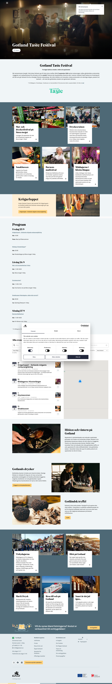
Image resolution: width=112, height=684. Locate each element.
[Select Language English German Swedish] (83, 638)
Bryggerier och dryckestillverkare (22, 485)
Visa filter (16, 350)
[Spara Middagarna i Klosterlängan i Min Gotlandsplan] (58, 387)
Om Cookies (59, 643)
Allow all (78, 357)
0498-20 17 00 (18, 645)
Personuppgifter (60, 656)
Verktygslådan (93, 627)
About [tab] (79, 331)
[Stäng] (102, 6)
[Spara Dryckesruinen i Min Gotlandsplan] (58, 400)
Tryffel (67, 517)
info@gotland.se (18, 648)
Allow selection (56, 357)
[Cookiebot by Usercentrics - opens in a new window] (82, 326)
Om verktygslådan (61, 653)
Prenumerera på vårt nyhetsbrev (33, 662)
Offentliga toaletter (39, 656)
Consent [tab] (33, 331)
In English (58, 640)
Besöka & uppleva (39, 637)
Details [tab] (56, 331)
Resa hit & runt (38, 646)
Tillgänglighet (83, 641)
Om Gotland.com (60, 637)
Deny (34, 357)
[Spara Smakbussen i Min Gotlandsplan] (58, 414)
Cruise (36, 643)
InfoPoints (37, 640)
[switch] (47, 350)
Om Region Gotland (61, 646)
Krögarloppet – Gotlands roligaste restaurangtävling (33, 211)
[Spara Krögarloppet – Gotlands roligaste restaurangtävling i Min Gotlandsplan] (58, 370)
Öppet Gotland (38, 648)
